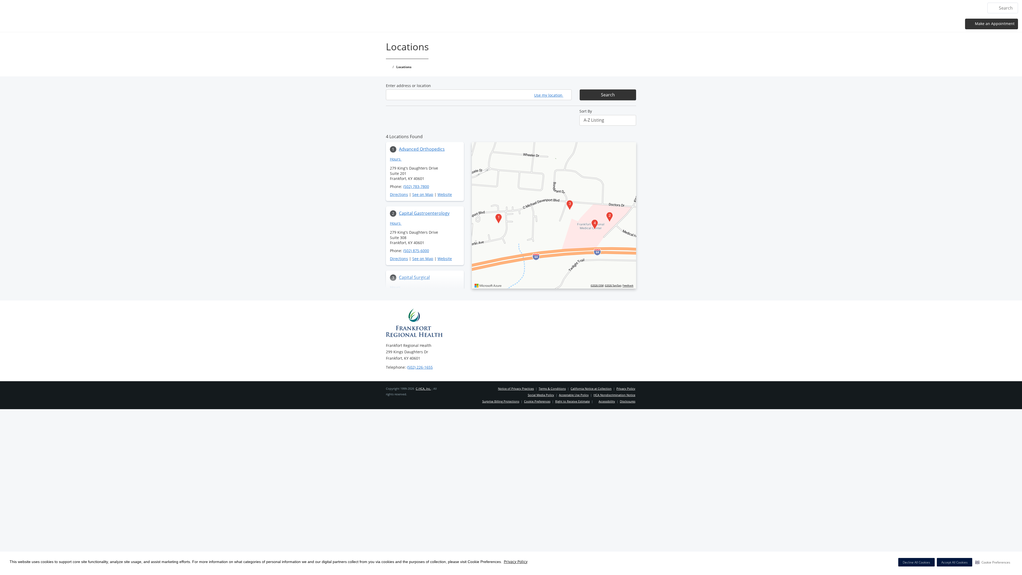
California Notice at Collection (591, 389)
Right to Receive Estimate (572, 401)
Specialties (867, 8)
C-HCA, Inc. (423, 389)
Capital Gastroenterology (424, 213)
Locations (840, 8)
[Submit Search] (994, 8)
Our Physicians (899, 8)
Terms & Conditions (552, 389)
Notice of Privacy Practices (516, 389)
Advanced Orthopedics (422, 149)
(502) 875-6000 (416, 250)
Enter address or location (408, 85)
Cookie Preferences (537, 401)
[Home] (819, 7)
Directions (399, 194)
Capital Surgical (414, 277)
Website (445, 194)
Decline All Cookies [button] (916, 562)
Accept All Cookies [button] (954, 562)
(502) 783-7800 (416, 186)
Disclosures (627, 401)
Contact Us (968, 8)
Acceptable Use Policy (574, 395)
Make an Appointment (994, 23)
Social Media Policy (541, 395)
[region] (554, 215)
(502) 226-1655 (420, 367)
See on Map (422, 194)
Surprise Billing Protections (500, 401)
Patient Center (935, 8)
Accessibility (607, 401)
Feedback (628, 285)
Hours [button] (396, 159)
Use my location (548, 95)
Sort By (585, 111)
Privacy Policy (516, 561)
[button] (992, 562)
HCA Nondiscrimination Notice (614, 395)
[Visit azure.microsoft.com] (488, 286)
